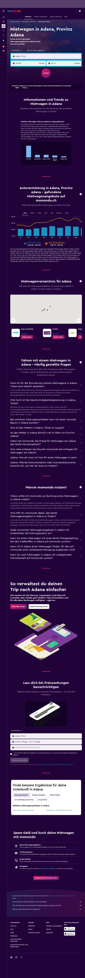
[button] (3, 11)
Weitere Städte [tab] (55, 795)
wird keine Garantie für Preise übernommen (62, 895)
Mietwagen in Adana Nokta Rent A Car (59, 810)
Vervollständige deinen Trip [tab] (24, 800)
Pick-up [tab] (59, 213)
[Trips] (3, 41)
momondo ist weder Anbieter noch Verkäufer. (29, 902)
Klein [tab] (25, 213)
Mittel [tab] (32, 213)
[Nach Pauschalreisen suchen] (3, 30)
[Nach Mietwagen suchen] (3, 26)
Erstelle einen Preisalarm (47, 868)
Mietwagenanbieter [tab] (21, 795)
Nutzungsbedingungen (46, 764)
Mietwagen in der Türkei (29, 21)
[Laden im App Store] (69, 934)
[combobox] (16, 50)
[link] (27, 337)
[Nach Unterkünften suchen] (3, 22)
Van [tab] (52, 213)
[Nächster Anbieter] (79, 320)
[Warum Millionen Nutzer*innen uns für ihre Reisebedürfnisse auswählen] (80, 487)
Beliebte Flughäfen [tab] (38, 795)
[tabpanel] (46, 144)
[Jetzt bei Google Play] (69, 929)
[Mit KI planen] (3, 35)
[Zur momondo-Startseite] (14, 11)
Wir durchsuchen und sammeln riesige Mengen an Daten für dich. (37, 905)
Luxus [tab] (67, 213)
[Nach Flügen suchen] (3, 17)
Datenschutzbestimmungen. (64, 764)
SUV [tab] (46, 213)
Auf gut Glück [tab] (42, 800)
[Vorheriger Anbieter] (13, 320)
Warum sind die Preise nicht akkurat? (26, 909)
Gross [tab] (39, 213)
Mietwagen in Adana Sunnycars (23, 810)
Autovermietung (15, 21)
